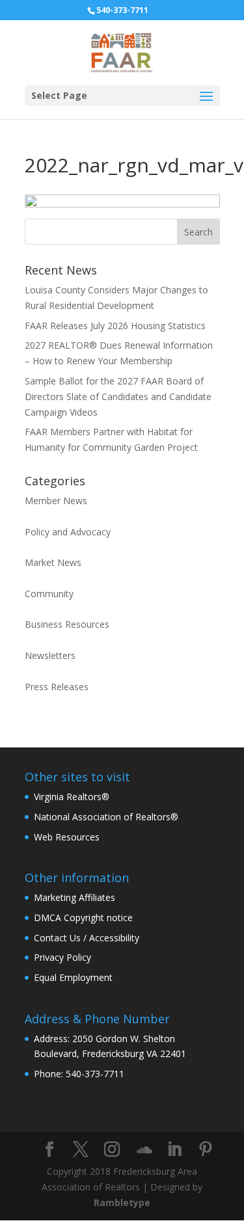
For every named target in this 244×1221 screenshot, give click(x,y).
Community (49, 593)
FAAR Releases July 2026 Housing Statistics (115, 325)
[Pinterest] (205, 1150)
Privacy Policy (62, 957)
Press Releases (56, 686)
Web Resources (67, 837)
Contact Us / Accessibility (86, 938)
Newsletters (50, 655)
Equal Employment (73, 977)
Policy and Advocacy (68, 532)
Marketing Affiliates (74, 897)
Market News (53, 562)
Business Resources (67, 624)
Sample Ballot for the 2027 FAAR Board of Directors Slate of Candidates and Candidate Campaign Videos (118, 396)
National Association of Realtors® (106, 817)
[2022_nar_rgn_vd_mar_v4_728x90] (122, 204)
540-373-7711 (122, 10)
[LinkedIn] (174, 1150)
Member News (56, 500)
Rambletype (122, 1202)
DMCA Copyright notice (83, 917)
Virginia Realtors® (71, 796)
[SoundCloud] (144, 1150)
